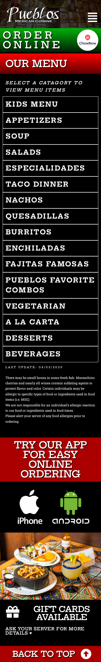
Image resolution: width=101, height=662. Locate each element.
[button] (92, 17)
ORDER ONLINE (33, 40)
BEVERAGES (33, 354)
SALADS (23, 152)
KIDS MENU (32, 104)
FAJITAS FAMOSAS (47, 264)
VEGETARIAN (36, 306)
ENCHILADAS (36, 248)
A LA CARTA (33, 322)
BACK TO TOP (43, 654)
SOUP (18, 136)
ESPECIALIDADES (45, 168)
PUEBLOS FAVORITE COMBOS (50, 285)
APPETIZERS (34, 120)
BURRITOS (29, 232)
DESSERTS (29, 338)
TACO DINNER (37, 184)
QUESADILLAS (38, 216)
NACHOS (24, 200)
